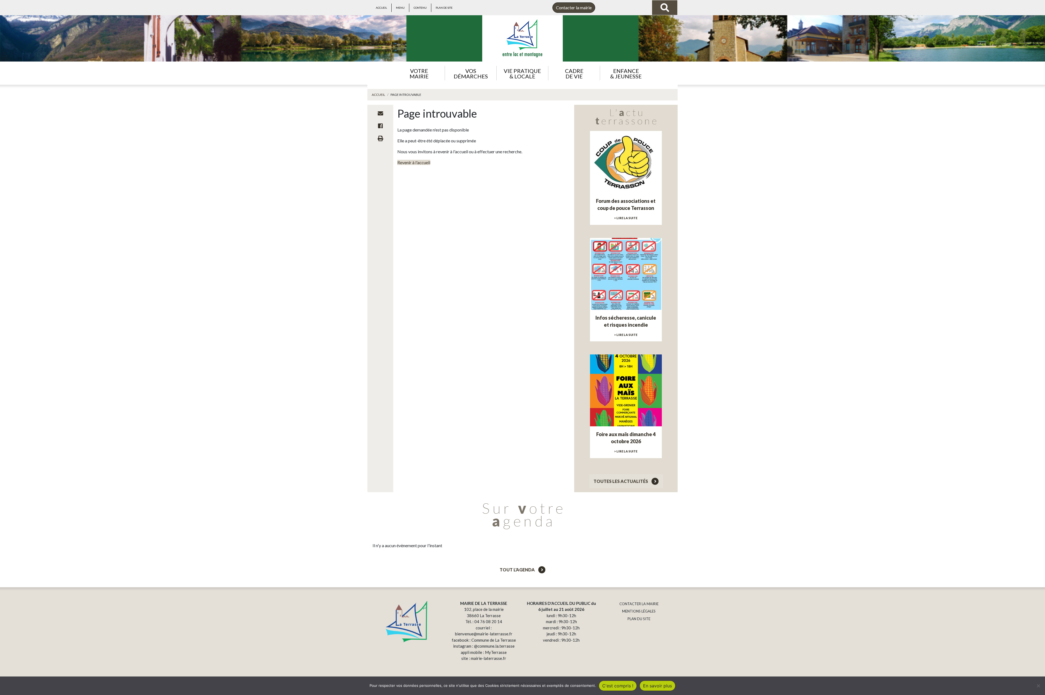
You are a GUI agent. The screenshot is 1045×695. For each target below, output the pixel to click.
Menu (400, 7)
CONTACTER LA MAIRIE (639, 604)
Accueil (381, 7)
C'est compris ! (617, 685)
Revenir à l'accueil (413, 162)
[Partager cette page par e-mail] (380, 113)
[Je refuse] (1038, 685)
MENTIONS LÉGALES (639, 611)
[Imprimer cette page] (380, 138)
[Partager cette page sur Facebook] (380, 126)
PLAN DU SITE (639, 619)
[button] (419, 73)
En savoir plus (657, 685)
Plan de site (444, 7)
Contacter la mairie (574, 7)
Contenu (420, 7)
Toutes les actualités (621, 481)
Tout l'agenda (518, 569)
